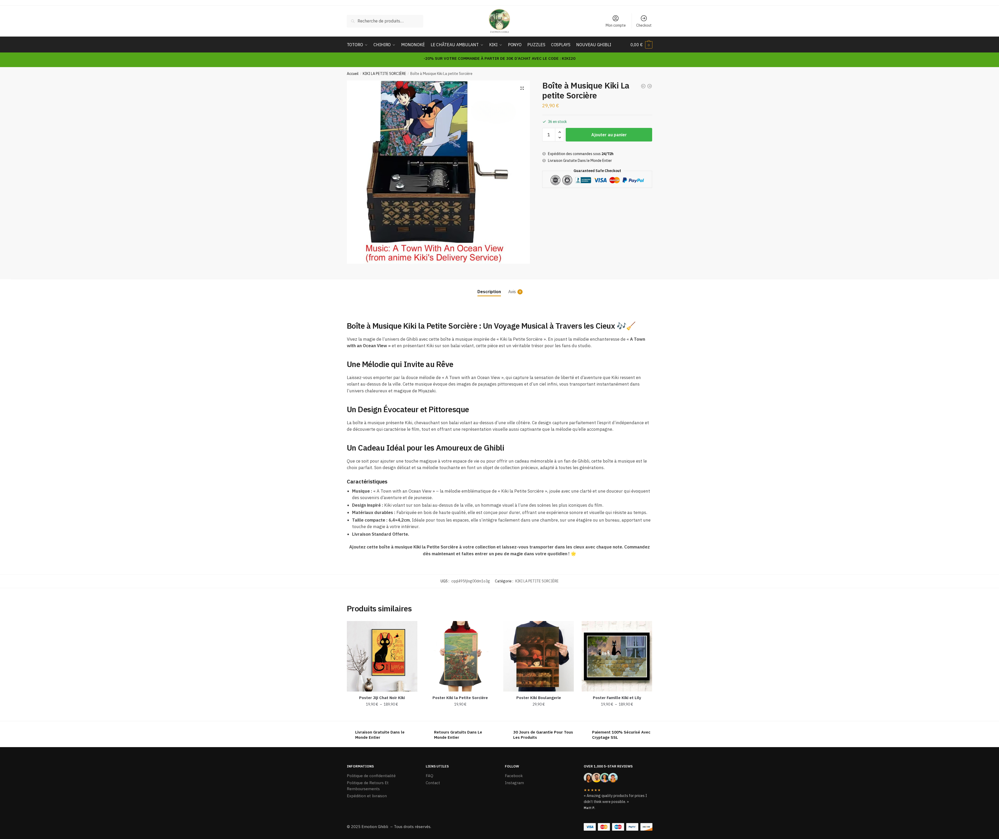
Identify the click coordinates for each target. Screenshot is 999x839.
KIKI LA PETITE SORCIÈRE (384, 73)
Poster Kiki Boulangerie (538, 697)
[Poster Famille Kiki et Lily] (617, 656)
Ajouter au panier (609, 134)
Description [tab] (489, 291)
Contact (433, 782)
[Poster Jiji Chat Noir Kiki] (382, 656)
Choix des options (382, 714)
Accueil (353, 73)
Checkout (644, 25)
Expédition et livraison (367, 795)
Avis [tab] (512, 291)
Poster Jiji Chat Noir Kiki (382, 697)
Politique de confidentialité (371, 775)
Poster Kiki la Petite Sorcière (460, 697)
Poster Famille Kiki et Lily (617, 697)
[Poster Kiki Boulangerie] (538, 656)
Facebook (514, 775)
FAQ (429, 775)
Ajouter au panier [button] (460, 714)
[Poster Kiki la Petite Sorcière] (460, 656)
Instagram (514, 782)
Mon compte (616, 25)
